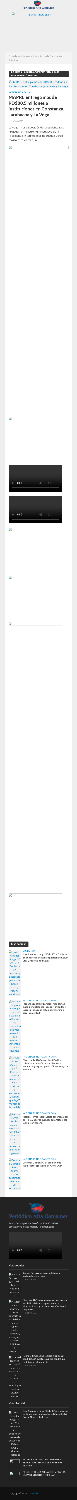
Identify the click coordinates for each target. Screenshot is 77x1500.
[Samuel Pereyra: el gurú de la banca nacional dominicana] (15, 1285)
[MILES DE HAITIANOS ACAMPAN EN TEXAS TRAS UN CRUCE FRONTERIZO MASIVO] (15, 1464)
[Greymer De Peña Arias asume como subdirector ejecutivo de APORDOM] (15, 1174)
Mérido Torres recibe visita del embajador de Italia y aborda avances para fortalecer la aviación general (45, 1119)
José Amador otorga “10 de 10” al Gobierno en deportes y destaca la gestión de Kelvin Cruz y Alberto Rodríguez (45, 957)
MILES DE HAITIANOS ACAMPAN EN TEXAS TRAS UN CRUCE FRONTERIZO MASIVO (43, 1462)
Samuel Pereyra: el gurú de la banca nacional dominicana (41, 1275)
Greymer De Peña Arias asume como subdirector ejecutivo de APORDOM (42, 1164)
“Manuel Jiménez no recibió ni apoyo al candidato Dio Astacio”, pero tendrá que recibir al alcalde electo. (44, 1359)
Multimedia (29, 951)
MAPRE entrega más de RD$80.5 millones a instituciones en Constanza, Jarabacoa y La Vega (36, 105)
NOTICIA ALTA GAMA (19, 92)
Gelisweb (32, 1493)
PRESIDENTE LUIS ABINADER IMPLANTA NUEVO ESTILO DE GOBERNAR (44, 1473)
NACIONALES (29, 1000)
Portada (13, 56)
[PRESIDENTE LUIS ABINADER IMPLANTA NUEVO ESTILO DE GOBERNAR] (15, 1476)
